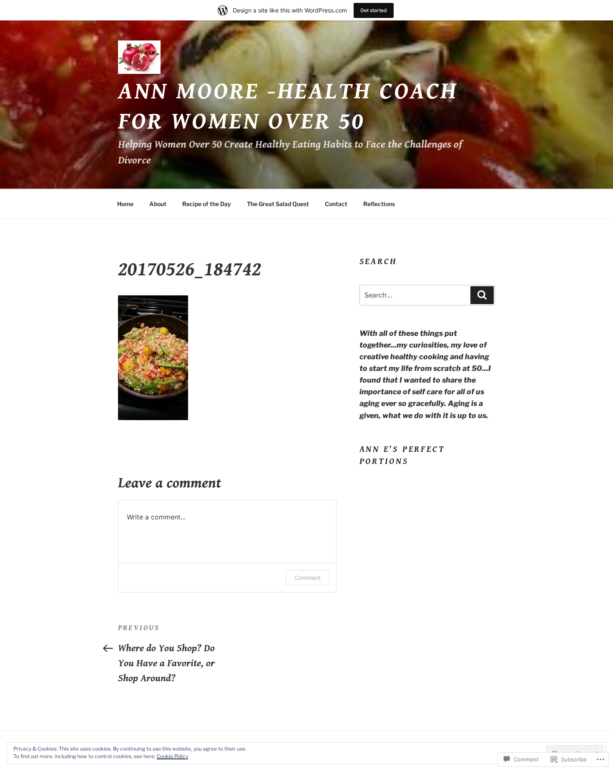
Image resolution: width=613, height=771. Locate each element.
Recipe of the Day (206, 203)
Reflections (379, 203)
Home (125, 203)
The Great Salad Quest (278, 203)
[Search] (482, 295)
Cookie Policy (172, 756)
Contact (336, 203)
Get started (373, 10)
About (157, 203)
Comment (307, 577)
